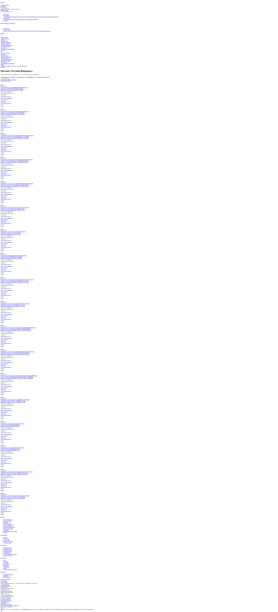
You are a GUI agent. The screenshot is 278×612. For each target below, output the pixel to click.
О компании (6, 18)
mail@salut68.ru (20, 77)
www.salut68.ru (4, 77)
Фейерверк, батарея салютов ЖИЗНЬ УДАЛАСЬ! (13, 305)
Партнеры (15, 19)
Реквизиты (6, 575)
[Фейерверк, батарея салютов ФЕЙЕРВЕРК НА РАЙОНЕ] (15, 135)
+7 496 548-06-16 (5, 584)
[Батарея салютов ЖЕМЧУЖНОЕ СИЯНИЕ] (12, 255)
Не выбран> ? (9, 606)
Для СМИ (35, 19)
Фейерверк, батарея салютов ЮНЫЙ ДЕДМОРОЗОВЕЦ (15, 185)
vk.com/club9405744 (29, 77)
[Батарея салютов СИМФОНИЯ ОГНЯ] (11, 447)
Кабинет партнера (7, 555)
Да (3, 608)
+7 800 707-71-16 (5, 590)
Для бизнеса (6, 15)
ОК (1, 610)
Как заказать (16, 31)
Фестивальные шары (6, 42)
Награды (30, 19)
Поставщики (10, 19)
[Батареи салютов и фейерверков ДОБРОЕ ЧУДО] (13, 207)
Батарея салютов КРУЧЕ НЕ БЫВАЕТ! (10, 425)
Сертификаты (41, 16)
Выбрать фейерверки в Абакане (8, 79)
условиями (23, 609)
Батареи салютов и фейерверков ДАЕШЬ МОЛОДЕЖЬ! (14, 160)
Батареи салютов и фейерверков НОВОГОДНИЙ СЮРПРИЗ (16, 329)
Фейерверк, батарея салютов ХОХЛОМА (11, 233)
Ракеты (2, 50)
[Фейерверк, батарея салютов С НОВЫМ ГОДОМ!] (14, 399)
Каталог (5, 31)
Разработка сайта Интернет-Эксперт (10, 605)
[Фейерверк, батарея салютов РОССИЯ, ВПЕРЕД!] (14, 495)
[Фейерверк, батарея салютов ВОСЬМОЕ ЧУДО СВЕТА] (15, 471)
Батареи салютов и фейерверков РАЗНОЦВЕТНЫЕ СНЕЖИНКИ (17, 377)
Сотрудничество (7, 16)
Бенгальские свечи (5, 46)
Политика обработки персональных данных (6, 599)
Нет (1, 608)
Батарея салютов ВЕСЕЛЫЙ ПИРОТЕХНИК (12, 88)
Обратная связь (7, 577)
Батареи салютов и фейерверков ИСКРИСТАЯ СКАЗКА (15, 281)
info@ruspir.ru (4, 580)
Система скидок (25, 16)
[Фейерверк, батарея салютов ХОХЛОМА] (11, 231)
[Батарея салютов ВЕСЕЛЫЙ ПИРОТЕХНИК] (13, 87)
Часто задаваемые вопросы (51, 16)
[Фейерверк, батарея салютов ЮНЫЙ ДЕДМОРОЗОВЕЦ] (15, 183)
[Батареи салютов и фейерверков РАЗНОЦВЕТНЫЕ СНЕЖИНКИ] (18, 375)
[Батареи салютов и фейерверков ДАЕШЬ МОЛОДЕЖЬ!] (15, 159)
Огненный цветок (7, 519)
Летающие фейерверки (6, 45)
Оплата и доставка (24, 31)
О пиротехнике (33, 31)
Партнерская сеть (16, 16)
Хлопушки (3, 47)
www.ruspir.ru (4, 582)
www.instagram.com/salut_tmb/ (42, 77)
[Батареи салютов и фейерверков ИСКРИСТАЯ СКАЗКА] (15, 279)
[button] (139, 82)
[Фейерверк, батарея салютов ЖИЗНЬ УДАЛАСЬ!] (13, 303)
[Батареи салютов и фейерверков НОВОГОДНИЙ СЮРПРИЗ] (16, 327)
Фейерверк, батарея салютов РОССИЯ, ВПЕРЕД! (13, 497)
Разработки (21, 19)
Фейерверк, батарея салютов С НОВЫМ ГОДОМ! (13, 401)
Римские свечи (4, 41)
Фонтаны (3, 40)
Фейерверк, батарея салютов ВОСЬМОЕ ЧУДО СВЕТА (14, 473)
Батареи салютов (5, 38)
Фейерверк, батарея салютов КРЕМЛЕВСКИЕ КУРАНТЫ (15, 353)
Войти (12, 23)
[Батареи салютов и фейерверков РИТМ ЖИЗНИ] (13, 111)
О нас (4, 19)
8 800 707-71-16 (4, 10)
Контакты (5, 20)
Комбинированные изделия (7, 49)
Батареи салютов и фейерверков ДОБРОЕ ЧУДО (13, 209)
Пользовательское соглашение (5, 602)
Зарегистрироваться (5, 23)
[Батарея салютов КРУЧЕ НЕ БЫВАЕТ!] (11, 423)
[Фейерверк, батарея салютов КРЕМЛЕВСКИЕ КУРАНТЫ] (16, 351)
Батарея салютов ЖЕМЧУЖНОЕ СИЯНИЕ (11, 257)
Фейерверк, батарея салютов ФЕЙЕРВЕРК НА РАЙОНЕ (15, 136)
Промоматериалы (33, 16)
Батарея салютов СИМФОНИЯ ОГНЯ (10, 449)
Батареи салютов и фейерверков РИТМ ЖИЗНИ (12, 112)
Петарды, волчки (5, 43)
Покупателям (6, 29)
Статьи (26, 19)
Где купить (6, 14)
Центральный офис (8, 574)
